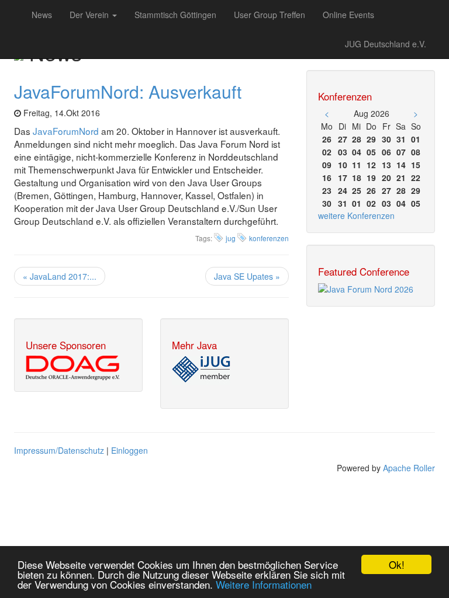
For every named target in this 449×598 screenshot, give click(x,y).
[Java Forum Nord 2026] (365, 288)
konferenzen (269, 238)
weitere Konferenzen (356, 215)
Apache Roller (409, 468)
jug (231, 238)
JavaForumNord (66, 130)
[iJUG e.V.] (201, 369)
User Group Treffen (269, 14)
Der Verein (90, 14)
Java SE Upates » (247, 276)
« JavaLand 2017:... (59, 276)
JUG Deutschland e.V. (385, 44)
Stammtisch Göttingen (175, 14)
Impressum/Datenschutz (59, 450)
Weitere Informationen (264, 584)
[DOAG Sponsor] (72, 367)
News (42, 14)
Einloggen (129, 450)
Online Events (348, 14)
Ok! (397, 564)
